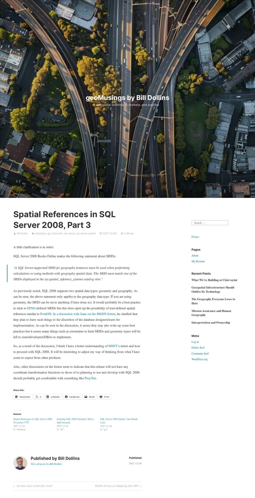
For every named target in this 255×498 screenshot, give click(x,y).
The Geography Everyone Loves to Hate (213, 301)
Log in (195, 342)
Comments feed (200, 353)
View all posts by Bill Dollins (46, 464)
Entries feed (198, 347)
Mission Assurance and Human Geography (211, 313)
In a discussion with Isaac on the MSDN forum (84, 314)
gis (49, 233)
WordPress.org (200, 359)
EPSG (31, 308)
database (40, 233)
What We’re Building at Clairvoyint (214, 280)
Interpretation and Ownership (211, 322)
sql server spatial (86, 233)
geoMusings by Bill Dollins (127, 98)
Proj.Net (90, 378)
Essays (195, 236)
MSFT (113, 346)
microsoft (57, 233)
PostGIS (45, 314)
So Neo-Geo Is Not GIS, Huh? (34, 486)
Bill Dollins (22, 233)
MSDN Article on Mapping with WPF (117, 486)
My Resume (198, 261)
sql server (69, 233)
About (195, 255)
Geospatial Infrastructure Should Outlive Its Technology (213, 289)
